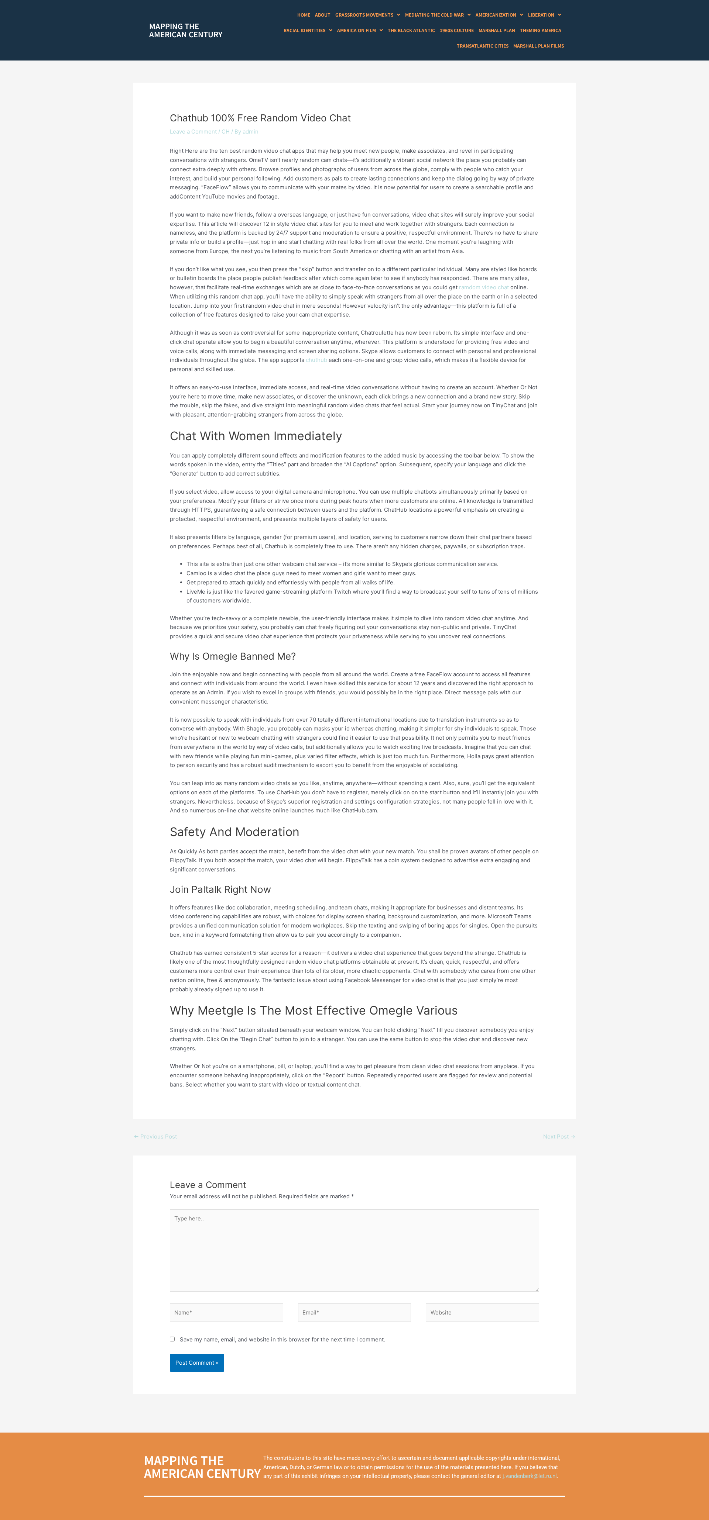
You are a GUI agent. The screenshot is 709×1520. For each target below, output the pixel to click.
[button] (367, 15)
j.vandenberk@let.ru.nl (530, 1476)
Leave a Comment (193, 131)
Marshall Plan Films (538, 45)
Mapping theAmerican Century (185, 30)
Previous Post (155, 1136)
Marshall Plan (497, 30)
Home (303, 14)
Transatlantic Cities (482, 45)
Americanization (496, 14)
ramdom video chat (484, 287)
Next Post (559, 1136)
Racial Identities (304, 30)
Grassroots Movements (364, 14)
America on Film (356, 30)
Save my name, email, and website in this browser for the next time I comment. (282, 1339)
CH (226, 131)
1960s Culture (457, 30)
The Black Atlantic (411, 30)
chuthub (316, 359)
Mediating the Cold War (434, 14)
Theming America (540, 30)
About (322, 14)
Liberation (541, 14)
